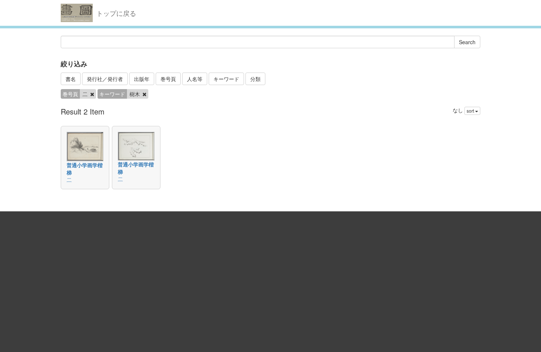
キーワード (226, 78)
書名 (71, 78)
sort (471, 111)
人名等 (194, 78)
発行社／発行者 (105, 78)
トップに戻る (116, 13)
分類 (255, 78)
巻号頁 (168, 78)
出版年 (141, 78)
